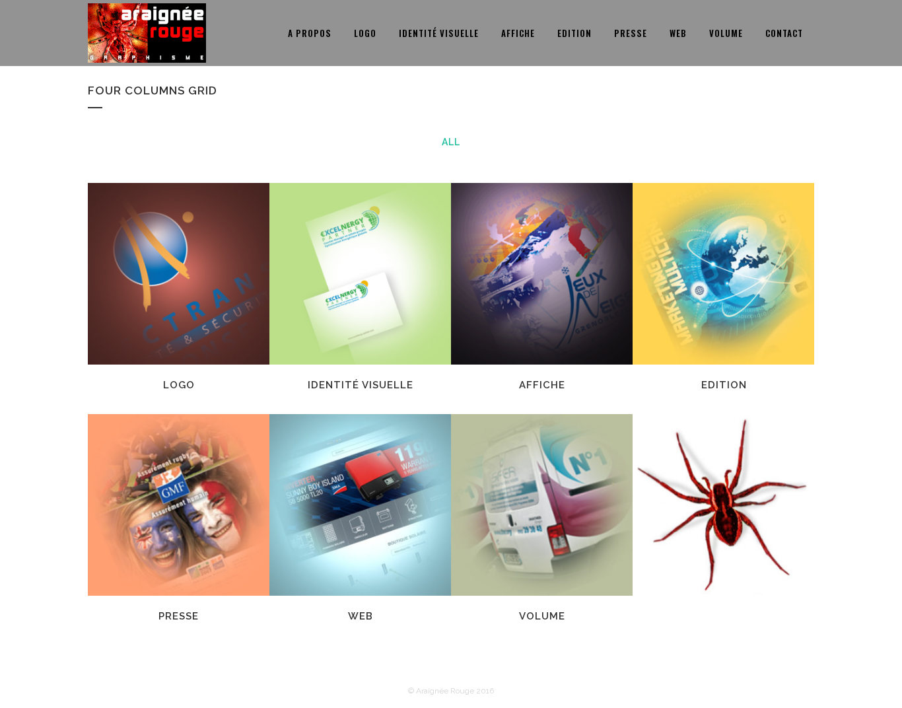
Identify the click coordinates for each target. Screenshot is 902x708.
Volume (542, 616)
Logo (179, 385)
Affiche (542, 385)
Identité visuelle (360, 385)
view (209, 272)
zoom (150, 272)
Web (360, 616)
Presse (178, 616)
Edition (724, 385)
